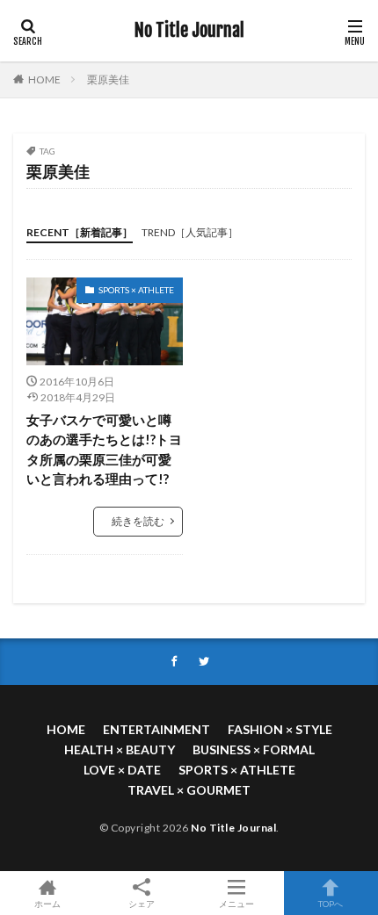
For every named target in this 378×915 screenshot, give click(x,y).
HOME (44, 79)
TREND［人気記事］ (190, 232)
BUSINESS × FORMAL (254, 749)
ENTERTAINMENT (156, 729)
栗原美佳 (108, 79)
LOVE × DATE (122, 769)
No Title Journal (189, 31)
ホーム (47, 903)
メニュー (236, 903)
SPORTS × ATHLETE (136, 290)
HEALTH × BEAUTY (119, 749)
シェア (141, 903)
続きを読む (138, 521)
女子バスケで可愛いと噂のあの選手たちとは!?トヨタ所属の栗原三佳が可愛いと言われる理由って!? (104, 449)
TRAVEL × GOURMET (189, 789)
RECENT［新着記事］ (79, 232)
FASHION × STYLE (280, 729)
